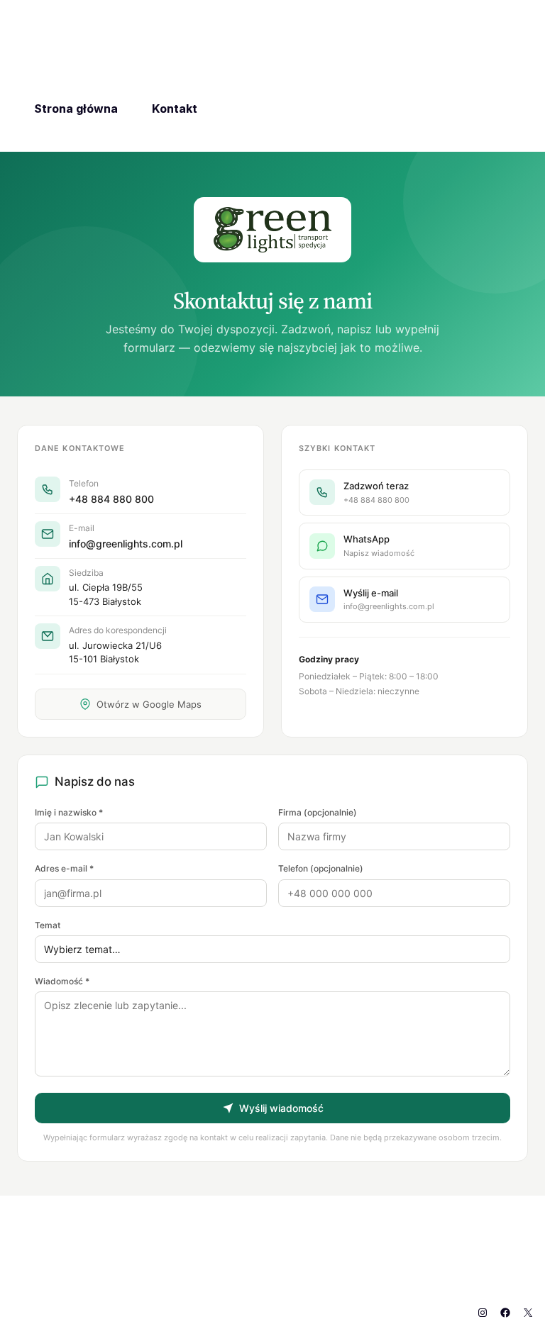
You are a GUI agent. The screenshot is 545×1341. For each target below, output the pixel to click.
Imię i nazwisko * (69, 812)
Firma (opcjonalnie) (317, 812)
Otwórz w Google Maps (149, 704)
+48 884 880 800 (111, 499)
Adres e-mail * (64, 868)
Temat (47, 925)
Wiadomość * (62, 981)
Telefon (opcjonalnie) (320, 868)
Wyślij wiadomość (281, 1108)
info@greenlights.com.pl (125, 544)
